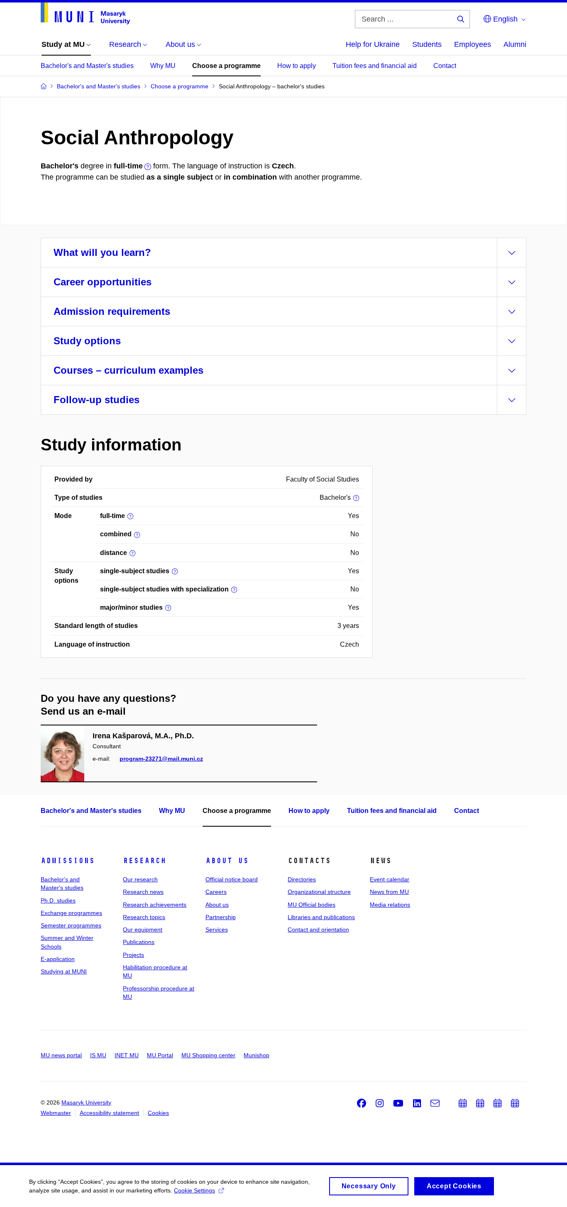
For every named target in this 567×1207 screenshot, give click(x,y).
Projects (133, 954)
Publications (138, 942)
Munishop (256, 1055)
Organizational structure (319, 891)
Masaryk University (86, 1102)
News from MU (389, 891)
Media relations (390, 904)
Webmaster (56, 1113)
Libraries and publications (321, 917)
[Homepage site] (85, 13)
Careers (216, 891)
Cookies (158, 1113)
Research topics (144, 917)
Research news (143, 891)
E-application (58, 959)
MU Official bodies (311, 904)
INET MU (127, 1055)
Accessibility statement (109, 1113)
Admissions (68, 860)
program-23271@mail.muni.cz (161, 758)
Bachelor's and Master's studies (87, 65)
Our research (140, 879)
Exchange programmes (71, 913)
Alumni (514, 44)
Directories (302, 879)
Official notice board (231, 879)
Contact (444, 65)
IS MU (98, 1055)
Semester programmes (71, 925)
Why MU (163, 65)
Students (427, 44)
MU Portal (160, 1055)
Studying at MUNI (64, 971)
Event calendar (389, 879)
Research (144, 860)
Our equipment (142, 929)
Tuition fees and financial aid (374, 65)
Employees (472, 44)
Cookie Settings (194, 1190)
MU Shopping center (208, 1055)
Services (216, 929)
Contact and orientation (318, 929)
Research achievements (154, 904)
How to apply (296, 65)
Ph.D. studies (58, 900)
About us (227, 860)
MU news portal (61, 1055)
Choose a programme (226, 65)
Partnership (220, 917)
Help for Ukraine (373, 44)
